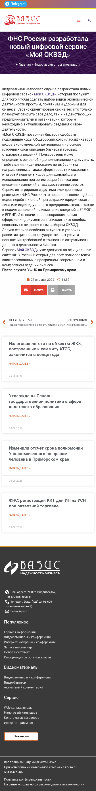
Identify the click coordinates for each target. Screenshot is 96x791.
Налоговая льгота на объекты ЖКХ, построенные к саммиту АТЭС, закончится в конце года (45, 349)
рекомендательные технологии (61, 784)
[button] (90, 20)
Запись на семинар (18, 647)
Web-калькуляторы (18, 707)
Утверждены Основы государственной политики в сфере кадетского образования (45, 401)
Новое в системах (17, 652)
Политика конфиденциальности (27, 779)
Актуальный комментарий (23, 687)
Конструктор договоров (21, 717)
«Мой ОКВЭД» (44, 94)
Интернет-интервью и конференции (30, 642)
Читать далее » (19, 363)
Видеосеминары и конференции (27, 637)
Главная (25, 64)
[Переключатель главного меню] (78, 20)
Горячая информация (20, 632)
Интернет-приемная (18, 722)
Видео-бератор (15, 682)
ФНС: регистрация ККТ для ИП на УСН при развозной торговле (47, 503)
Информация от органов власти (57, 64)
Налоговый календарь (20, 712)
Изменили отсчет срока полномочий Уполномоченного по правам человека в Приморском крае (46, 454)
